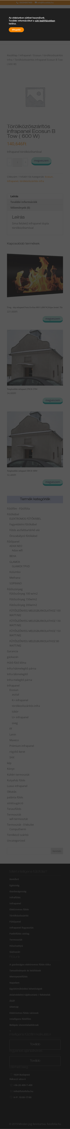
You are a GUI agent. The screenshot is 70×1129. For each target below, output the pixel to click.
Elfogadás (16, 29)
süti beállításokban (45, 20)
